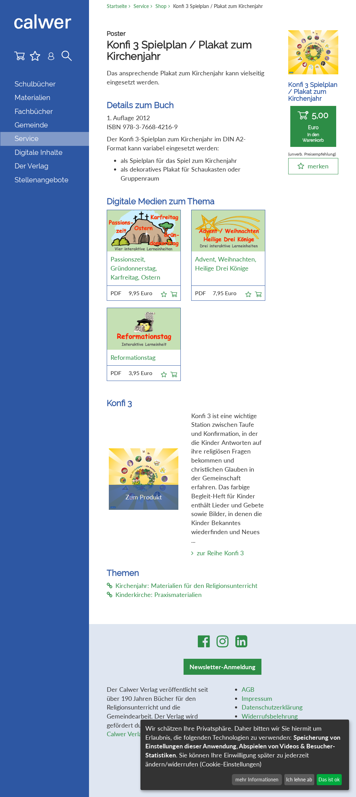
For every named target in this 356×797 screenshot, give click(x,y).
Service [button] (27, 138)
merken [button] (318, 166)
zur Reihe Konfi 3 (220, 553)
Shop (161, 6)
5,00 (315, 126)
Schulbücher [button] (35, 84)
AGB (248, 689)
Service (141, 6)
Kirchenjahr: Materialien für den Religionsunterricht (186, 585)
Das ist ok (329, 779)
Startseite (117, 6)
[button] (164, 293)
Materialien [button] (32, 97)
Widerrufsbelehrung (270, 716)
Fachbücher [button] (34, 111)
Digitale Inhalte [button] (39, 152)
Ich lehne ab (299, 779)
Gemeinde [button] (31, 125)
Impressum (257, 698)
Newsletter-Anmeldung (222, 667)
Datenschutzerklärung (272, 707)
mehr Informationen (256, 779)
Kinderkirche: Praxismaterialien (158, 594)
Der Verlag (31, 166)
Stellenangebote (41, 180)
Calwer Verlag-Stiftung (138, 734)
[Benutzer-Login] (51, 57)
